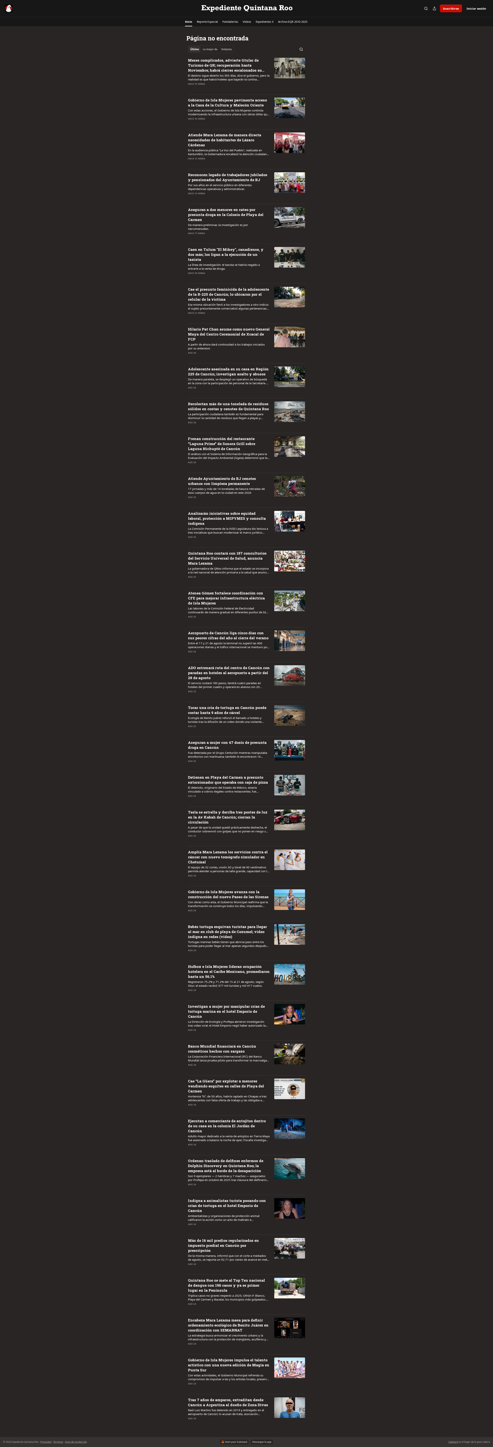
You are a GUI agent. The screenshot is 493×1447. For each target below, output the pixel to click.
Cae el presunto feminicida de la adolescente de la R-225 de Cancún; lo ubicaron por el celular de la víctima (228, 294)
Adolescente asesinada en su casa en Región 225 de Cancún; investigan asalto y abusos (228, 371)
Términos (58, 1442)
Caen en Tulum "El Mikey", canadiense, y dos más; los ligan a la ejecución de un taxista (225, 254)
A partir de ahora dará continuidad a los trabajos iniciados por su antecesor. (226, 346)
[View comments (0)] (216, 89)
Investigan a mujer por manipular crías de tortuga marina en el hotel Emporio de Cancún (226, 1011)
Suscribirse (451, 8)
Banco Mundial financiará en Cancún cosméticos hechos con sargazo (222, 1049)
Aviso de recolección (76, 1442)
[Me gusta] (190, 89)
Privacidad (45, 1442)
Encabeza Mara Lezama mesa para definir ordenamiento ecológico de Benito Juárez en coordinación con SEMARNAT (228, 1325)
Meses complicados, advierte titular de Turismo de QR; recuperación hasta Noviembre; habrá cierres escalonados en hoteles (225, 65)
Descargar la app (262, 1442)
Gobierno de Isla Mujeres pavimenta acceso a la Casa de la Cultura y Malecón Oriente (227, 102)
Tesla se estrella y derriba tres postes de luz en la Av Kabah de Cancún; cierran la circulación (227, 817)
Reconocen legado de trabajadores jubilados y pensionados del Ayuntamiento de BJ (227, 177)
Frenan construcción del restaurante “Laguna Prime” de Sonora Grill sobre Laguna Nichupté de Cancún (221, 443)
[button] (189, 21)
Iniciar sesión (476, 8)
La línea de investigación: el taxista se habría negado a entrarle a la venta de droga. (224, 266)
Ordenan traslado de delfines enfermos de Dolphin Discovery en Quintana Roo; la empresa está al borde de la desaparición (225, 1165)
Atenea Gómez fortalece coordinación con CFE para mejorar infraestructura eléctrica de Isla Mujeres (226, 598)
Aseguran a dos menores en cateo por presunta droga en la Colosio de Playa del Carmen (225, 214)
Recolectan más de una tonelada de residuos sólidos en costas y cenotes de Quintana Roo (228, 406)
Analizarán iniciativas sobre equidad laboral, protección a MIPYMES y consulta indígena (227, 518)
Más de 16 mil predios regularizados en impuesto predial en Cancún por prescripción (223, 1245)
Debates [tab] (226, 49)
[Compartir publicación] (434, 8)
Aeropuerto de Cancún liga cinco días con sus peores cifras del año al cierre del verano (228, 635)
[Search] (426, 8)
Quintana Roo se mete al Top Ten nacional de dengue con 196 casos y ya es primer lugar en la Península (226, 1285)
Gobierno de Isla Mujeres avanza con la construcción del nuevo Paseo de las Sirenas (228, 894)
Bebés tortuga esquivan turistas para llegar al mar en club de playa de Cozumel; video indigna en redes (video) (227, 931)
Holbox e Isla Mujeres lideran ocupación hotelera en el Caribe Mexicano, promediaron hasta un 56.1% (229, 971)
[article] (246, 74)
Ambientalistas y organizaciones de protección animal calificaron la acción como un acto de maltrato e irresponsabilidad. (223, 1218)
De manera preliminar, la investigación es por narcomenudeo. (218, 227)
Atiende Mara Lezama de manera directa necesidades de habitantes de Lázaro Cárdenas (224, 139)
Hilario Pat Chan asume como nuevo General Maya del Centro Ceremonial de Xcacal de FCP (229, 334)
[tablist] (211, 49)
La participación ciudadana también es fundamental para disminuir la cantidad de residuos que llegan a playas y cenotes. (225, 416)
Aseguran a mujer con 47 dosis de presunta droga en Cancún (227, 745)
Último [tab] (194, 49)
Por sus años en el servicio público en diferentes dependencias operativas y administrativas (220, 187)
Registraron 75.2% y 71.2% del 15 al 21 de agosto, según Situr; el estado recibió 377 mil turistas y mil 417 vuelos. (226, 984)
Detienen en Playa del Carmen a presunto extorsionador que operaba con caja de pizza (228, 780)
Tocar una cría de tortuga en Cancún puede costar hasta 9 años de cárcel (227, 710)
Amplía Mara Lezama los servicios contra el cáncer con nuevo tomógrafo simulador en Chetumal (228, 856)
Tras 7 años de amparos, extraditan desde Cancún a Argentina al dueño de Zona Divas (228, 1402)
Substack (453, 1442)
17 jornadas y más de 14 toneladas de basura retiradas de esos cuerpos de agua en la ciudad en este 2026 (226, 491)
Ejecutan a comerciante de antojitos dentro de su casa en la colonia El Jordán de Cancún (227, 1125)
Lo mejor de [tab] (210, 49)
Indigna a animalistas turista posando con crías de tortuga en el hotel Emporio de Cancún (227, 1205)
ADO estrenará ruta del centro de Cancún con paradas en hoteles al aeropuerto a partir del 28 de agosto (229, 672)
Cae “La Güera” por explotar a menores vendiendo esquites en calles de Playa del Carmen (226, 1086)
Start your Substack (236, 1442)
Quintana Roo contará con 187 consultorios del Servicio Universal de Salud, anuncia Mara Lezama (227, 558)
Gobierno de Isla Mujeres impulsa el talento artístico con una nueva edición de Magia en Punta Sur (228, 1364)
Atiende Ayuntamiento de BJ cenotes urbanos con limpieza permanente (222, 481)
